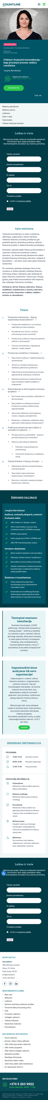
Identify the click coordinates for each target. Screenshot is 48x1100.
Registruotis (13, 88)
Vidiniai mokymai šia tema (13, 123)
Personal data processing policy (18, 1007)
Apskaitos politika (12, 1054)
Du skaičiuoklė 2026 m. (14, 1067)
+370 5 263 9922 (8, 978)
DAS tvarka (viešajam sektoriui (17, 1051)
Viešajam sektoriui (12, 1017)
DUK (6, 1011)
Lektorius (6, 113)
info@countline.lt (8, 975)
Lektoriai (8, 1001)
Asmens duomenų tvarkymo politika (19, 1004)
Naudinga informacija (13, 1057)
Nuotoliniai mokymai (13, 1024)
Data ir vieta (7, 117)
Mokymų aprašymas (11, 106)
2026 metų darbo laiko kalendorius (19, 1064)
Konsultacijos (10, 1027)
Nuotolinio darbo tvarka (14, 1060)
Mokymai (8, 998)
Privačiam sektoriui (12, 1014)
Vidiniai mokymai (11, 1020)
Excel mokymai (11, 1038)
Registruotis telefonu (20, 77)
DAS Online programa (13, 1047)
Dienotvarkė (7, 120)
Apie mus (8, 994)
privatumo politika (24, 201)
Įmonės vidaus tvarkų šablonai (17, 1041)
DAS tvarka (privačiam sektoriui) (18, 1044)
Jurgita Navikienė (12, 70)
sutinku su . (20, 201)
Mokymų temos (9, 110)
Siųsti (10, 209)
